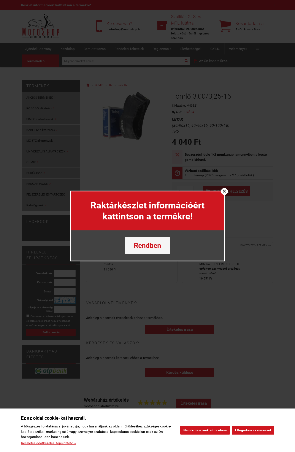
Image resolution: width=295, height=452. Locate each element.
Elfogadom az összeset (253, 430)
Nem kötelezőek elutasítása (205, 430)
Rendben (147, 245)
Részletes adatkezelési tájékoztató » (48, 443)
